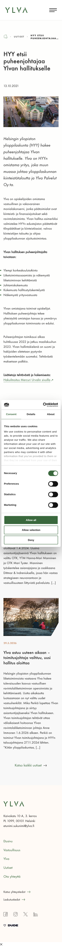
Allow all (31, 519)
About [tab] (51, 414)
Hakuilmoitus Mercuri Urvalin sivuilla (26, 380)
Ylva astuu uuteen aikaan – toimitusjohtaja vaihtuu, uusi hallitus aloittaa (27, 658)
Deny (31, 539)
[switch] (53, 483)
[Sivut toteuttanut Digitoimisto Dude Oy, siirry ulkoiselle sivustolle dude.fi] (10, 926)
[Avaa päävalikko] (53, 10)
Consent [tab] (11, 414)
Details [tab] (31, 414)
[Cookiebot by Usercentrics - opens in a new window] (43, 405)
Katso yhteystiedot (14, 892)
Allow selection (31, 530)
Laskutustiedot (11, 899)
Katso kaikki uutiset (28, 765)
